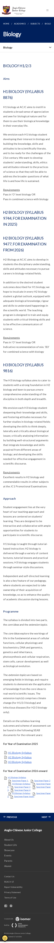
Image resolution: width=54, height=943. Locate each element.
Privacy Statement (12, 892)
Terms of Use (10, 897)
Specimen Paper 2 (42, 780)
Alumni (7, 866)
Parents (8, 860)
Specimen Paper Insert (24, 796)
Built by (7, 925)
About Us (9, 839)
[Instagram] (12, 906)
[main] (27, 419)
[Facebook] (6, 906)
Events (7, 855)
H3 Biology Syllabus (20, 761)
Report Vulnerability (13, 887)
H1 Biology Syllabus (20, 752)
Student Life (10, 844)
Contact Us (9, 876)
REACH (7, 881)
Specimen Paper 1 (20, 780)
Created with (9, 919)
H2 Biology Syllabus (20, 757)
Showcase (9, 850)
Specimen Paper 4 (22, 790)
